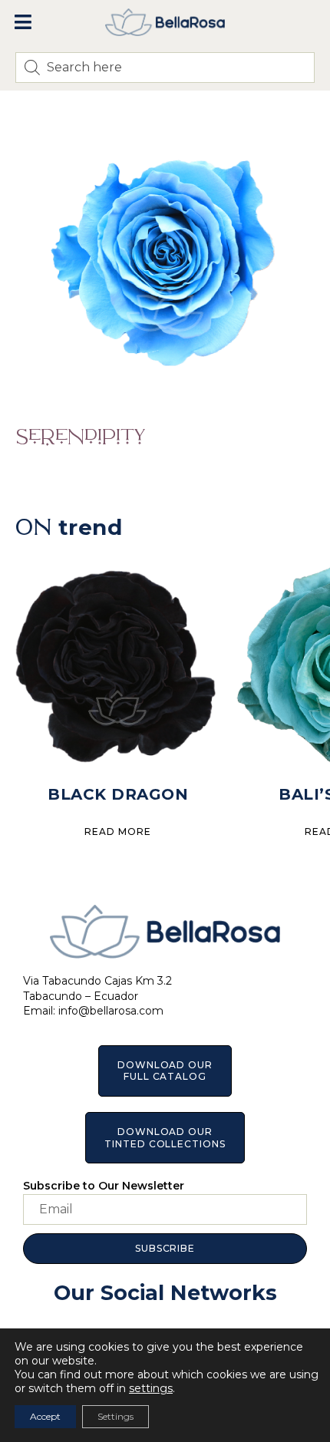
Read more (117, 831)
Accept (45, 1416)
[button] (23, 22)
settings (151, 1388)
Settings (115, 1416)
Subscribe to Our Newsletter (103, 1186)
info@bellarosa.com (110, 1011)
